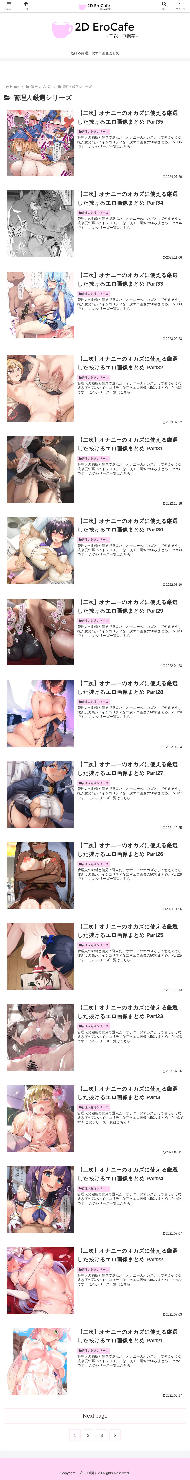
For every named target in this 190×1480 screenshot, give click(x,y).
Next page (95, 1416)
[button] (175, 821)
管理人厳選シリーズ (95, 131)
